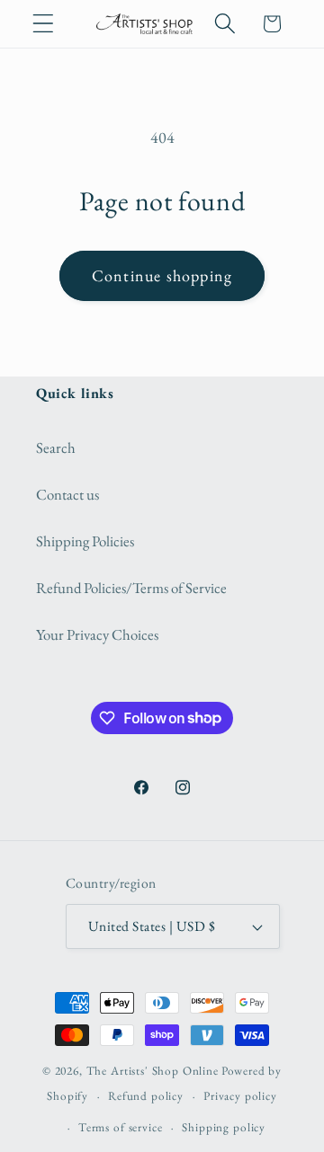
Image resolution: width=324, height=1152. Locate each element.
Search (56, 447)
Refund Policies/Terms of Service (131, 588)
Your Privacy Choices (97, 634)
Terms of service (120, 1127)
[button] (44, 24)
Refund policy (146, 1095)
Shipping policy (224, 1127)
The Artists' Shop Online (152, 1070)
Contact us (67, 494)
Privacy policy (240, 1095)
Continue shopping (162, 275)
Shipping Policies (85, 541)
